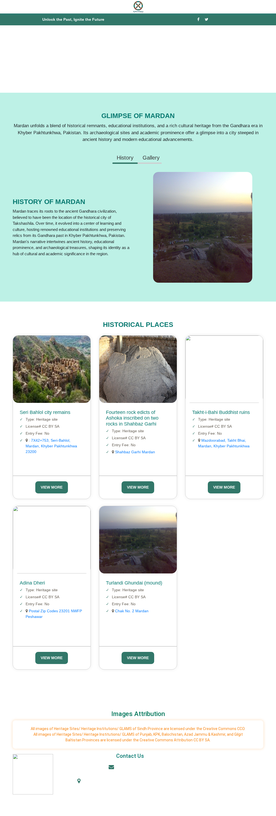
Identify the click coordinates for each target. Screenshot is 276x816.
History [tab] (125, 158)
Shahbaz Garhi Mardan (134, 452)
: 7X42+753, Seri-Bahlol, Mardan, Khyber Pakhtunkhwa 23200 (51, 446)
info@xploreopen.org (133, 767)
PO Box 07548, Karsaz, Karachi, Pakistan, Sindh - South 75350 (133, 785)
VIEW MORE (52, 487)
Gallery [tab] (151, 158)
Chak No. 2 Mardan (131, 611)
